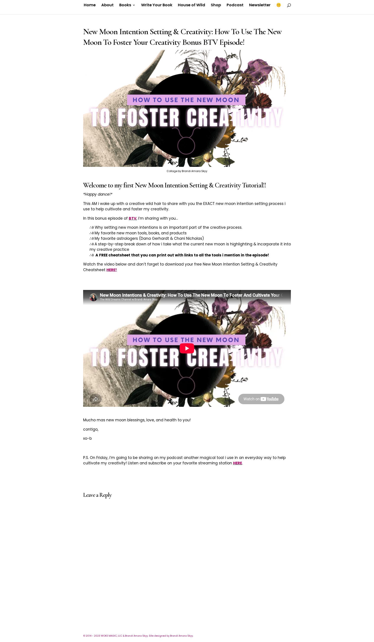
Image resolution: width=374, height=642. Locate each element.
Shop (216, 5)
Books (125, 5)
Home (90, 5)
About (107, 5)
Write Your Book (156, 5)
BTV (132, 218)
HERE (237, 463)
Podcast (235, 5)
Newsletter (260, 5)
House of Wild (191, 5)
